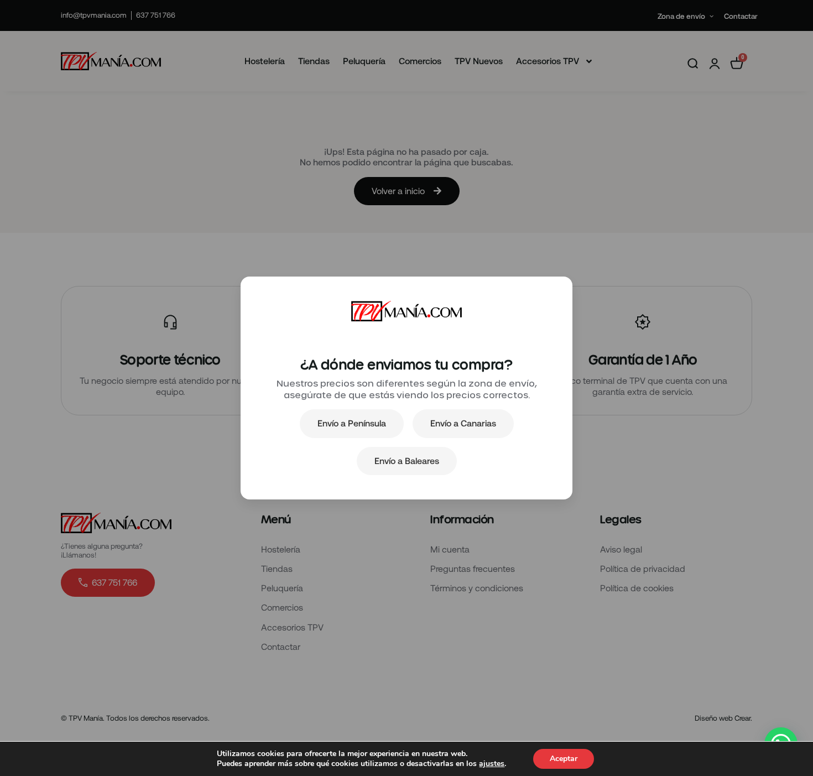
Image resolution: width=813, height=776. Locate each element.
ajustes (491, 764)
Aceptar (563, 758)
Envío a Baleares (406, 461)
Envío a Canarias (463, 423)
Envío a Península (351, 423)
